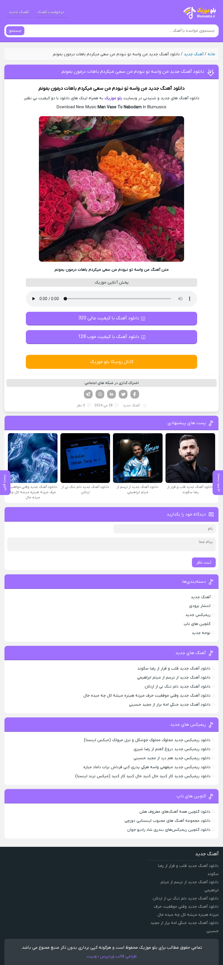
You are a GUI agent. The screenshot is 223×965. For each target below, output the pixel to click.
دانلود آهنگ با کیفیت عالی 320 (108, 318)
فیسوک (134, 394)
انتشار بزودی (200, 606)
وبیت (92, 956)
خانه (211, 54)
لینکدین (111, 394)
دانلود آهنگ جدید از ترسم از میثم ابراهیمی (174, 677)
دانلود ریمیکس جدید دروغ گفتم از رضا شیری (172, 749)
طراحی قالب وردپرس (118, 956)
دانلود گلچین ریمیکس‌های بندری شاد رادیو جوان (169, 830)
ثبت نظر (203, 562)
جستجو (15, 30)
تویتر (123, 394)
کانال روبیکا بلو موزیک (111, 362)
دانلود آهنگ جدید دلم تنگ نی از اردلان (178, 686)
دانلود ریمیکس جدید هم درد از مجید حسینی (172, 758)
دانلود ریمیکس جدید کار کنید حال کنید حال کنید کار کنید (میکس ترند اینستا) (143, 776)
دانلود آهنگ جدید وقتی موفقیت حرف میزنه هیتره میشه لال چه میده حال (147, 695)
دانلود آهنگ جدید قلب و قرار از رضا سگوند (174, 668)
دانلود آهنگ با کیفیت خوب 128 (108, 337)
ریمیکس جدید (198, 615)
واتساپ (100, 394)
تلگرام (88, 394)
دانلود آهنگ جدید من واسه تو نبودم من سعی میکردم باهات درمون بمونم (133, 72)
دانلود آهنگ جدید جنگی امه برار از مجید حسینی (170, 704)
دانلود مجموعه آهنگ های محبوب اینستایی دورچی (168, 821)
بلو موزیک (113, 98)
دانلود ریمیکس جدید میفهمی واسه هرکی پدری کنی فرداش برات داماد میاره (147, 767)
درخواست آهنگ (50, 12)
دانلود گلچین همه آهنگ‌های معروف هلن (175, 812)
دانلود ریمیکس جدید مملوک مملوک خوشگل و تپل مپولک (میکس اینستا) (147, 740)
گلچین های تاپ (197, 624)
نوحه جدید (201, 633)
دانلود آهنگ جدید (166, 88)
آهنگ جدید (18, 12)
